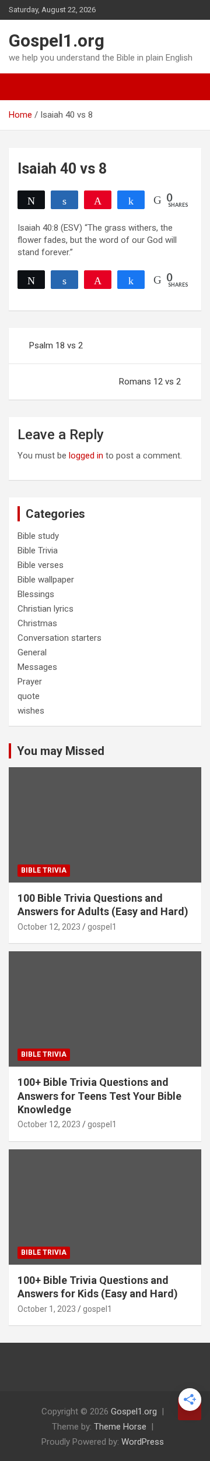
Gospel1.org (56, 40)
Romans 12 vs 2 (150, 381)
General (32, 652)
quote (29, 696)
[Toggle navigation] (23, 86)
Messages (37, 667)
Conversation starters (60, 638)
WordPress (142, 1442)
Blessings (36, 594)
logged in (86, 455)
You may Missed (60, 751)
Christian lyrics (46, 609)
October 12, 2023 (49, 926)
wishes (31, 710)
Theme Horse (120, 1426)
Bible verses (41, 565)
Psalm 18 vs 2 (56, 345)
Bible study (38, 536)
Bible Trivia (38, 550)
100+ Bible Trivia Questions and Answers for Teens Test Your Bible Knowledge (99, 1096)
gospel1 (102, 926)
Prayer (30, 681)
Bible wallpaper (46, 579)
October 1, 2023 (47, 1309)
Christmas (37, 623)
